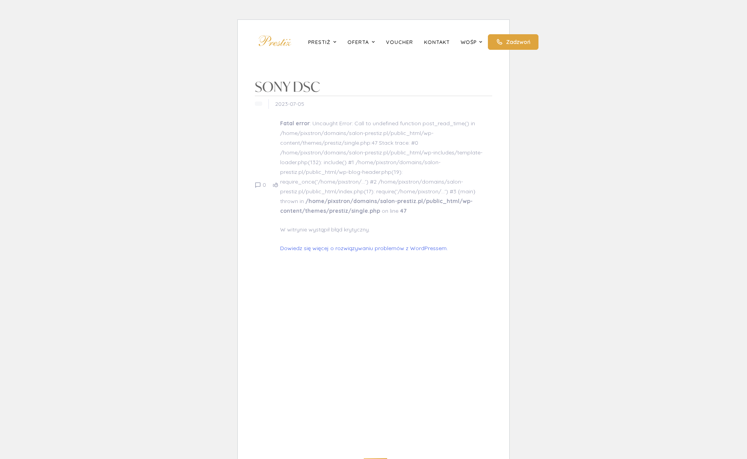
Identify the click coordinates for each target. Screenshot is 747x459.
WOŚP (469, 42)
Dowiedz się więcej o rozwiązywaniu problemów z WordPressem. (364, 248)
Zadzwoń (518, 42)
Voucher (399, 42)
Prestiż (319, 42)
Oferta (358, 42)
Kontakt (437, 42)
